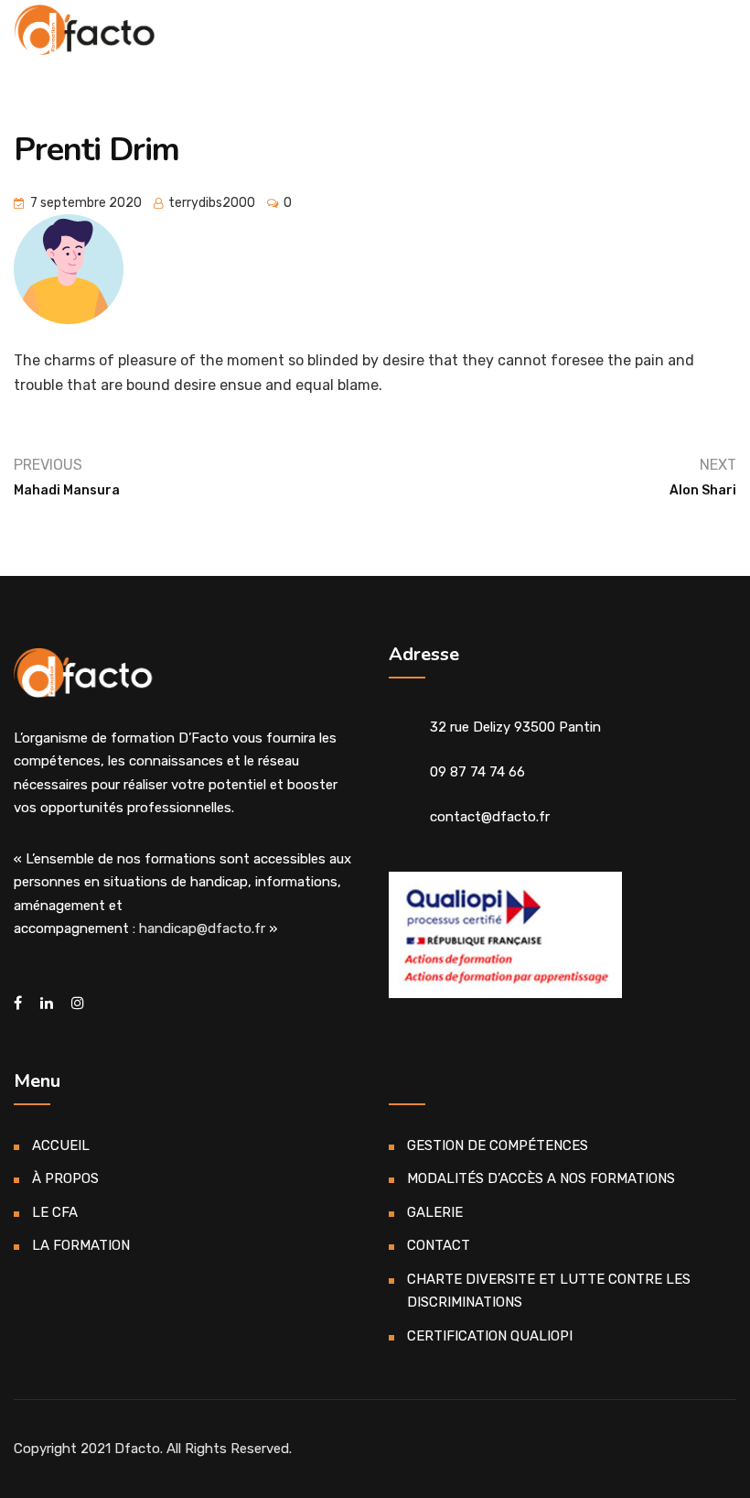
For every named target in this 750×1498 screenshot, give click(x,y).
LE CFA (55, 1212)
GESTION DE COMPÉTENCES (497, 1145)
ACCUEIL (61, 1145)
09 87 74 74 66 (477, 772)
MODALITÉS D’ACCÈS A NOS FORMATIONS (541, 1178)
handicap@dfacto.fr (202, 928)
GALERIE (435, 1212)
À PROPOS (65, 1178)
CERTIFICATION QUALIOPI (490, 1336)
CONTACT (438, 1245)
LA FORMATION (81, 1245)
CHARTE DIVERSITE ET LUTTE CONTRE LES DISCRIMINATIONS (549, 1291)
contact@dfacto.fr (490, 817)
